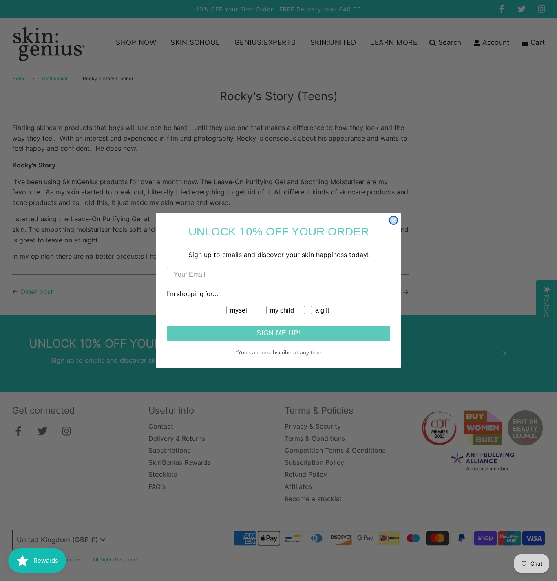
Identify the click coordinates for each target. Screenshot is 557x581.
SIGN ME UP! (278, 333)
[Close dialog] (393, 220)
